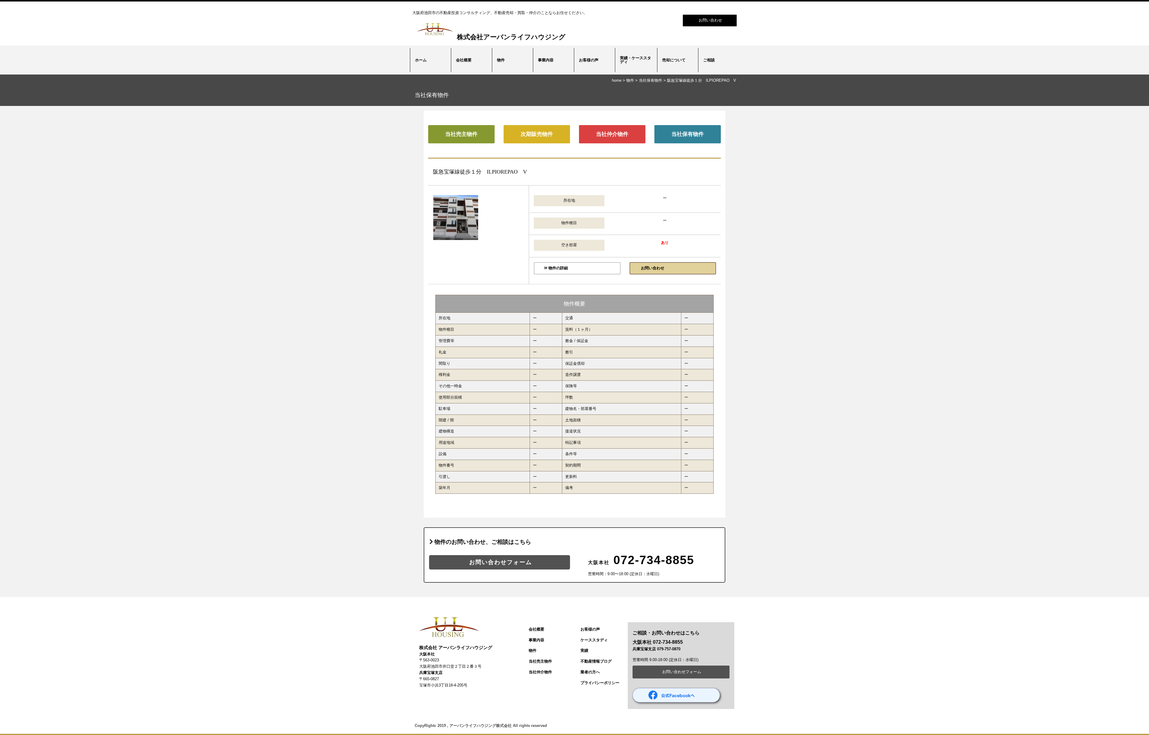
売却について (674, 60)
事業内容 (546, 60)
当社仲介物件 (612, 134)
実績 (584, 650)
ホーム (421, 60)
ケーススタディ (594, 640)
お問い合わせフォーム (499, 562)
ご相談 (709, 60)
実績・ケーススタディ (635, 60)
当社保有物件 (650, 80)
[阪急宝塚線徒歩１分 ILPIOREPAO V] (455, 238)
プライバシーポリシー (599, 683)
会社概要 (464, 60)
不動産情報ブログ (596, 661)
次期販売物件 (537, 134)
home (616, 80)
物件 (501, 60)
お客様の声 (588, 60)
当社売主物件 (461, 134)
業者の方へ (590, 672)
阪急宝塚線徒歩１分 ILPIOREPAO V (701, 80)
